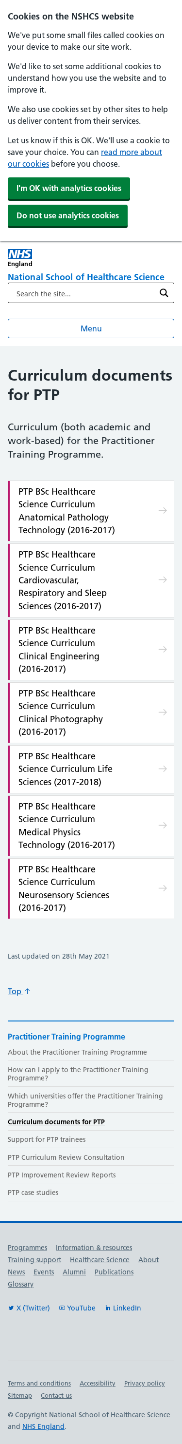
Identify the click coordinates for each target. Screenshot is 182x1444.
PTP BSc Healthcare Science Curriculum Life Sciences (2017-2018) (65, 769)
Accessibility (98, 1383)
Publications (114, 1272)
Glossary (20, 1284)
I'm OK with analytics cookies (69, 188)
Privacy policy (144, 1383)
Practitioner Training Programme (66, 1036)
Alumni (74, 1272)
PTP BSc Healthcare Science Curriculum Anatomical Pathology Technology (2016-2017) (66, 511)
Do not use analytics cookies (68, 215)
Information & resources (94, 1247)
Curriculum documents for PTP (56, 1121)
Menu (91, 328)
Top (15, 991)
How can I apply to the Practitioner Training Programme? (78, 1073)
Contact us (56, 1395)
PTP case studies (33, 1192)
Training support (34, 1259)
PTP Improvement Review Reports (62, 1175)
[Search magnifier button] (164, 293)
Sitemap (20, 1395)
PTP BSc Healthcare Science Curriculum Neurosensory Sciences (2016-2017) (63, 888)
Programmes (27, 1247)
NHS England (43, 1426)
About (148, 1259)
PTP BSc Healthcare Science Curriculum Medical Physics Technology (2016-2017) (66, 825)
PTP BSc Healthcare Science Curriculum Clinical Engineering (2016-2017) (58, 649)
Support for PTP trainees (46, 1139)
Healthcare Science (100, 1259)
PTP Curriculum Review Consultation (66, 1157)
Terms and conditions (39, 1383)
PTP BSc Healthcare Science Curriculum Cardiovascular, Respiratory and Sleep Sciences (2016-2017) (62, 580)
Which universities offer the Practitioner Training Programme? (85, 1100)
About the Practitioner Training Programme (77, 1052)
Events (43, 1272)
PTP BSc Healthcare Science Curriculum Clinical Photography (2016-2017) (60, 712)
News (16, 1272)
